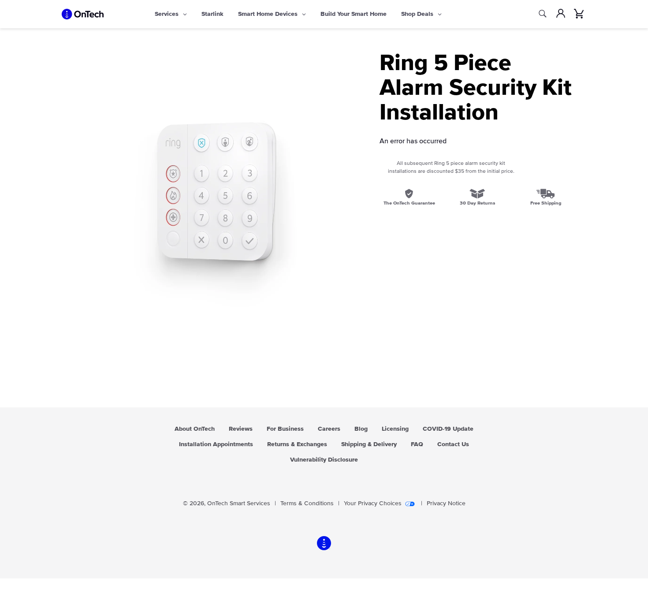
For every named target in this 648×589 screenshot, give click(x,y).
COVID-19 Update (448, 429)
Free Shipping (545, 203)
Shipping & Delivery (369, 444)
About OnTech (195, 429)
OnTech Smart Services (238, 503)
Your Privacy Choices (373, 503)
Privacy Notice (446, 503)
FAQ (417, 444)
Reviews (241, 429)
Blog (361, 429)
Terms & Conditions (307, 503)
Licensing (395, 429)
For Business (285, 429)
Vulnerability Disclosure (324, 460)
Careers (329, 429)
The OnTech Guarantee (409, 203)
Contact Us (453, 444)
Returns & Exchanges (297, 444)
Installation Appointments (216, 444)
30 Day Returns (477, 203)
